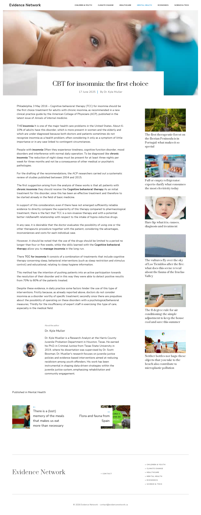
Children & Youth (83, 5)
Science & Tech (181, 5)
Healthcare (125, 5)
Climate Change (105, 5)
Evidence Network (25, 5)
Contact (107, 474)
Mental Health (144, 5)
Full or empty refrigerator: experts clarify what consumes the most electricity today (165, 184)
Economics (163, 5)
